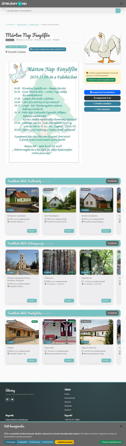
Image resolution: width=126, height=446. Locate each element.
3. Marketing (34, 442)
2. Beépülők (22, 442)
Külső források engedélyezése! (101, 80)
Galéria (67, 410)
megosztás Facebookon (103, 92)
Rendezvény (34, 25)
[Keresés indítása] (118, 10)
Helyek (67, 402)
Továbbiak (112, 181)
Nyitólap (10, 25)
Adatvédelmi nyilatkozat (16, 420)
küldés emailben (103, 103)
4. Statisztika (47, 442)
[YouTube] (12, 399)
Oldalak (68, 406)
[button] (43, 112)
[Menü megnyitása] (121, 3)
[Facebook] (7, 399)
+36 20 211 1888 (71, 420)
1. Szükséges (10, 442)
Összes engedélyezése (111, 442)
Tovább (31, 231)
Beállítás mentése (65, 442)
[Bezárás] (121, 426)
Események (21, 25)
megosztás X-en (103, 98)
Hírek (66, 394)
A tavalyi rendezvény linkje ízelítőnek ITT (48, 49)
